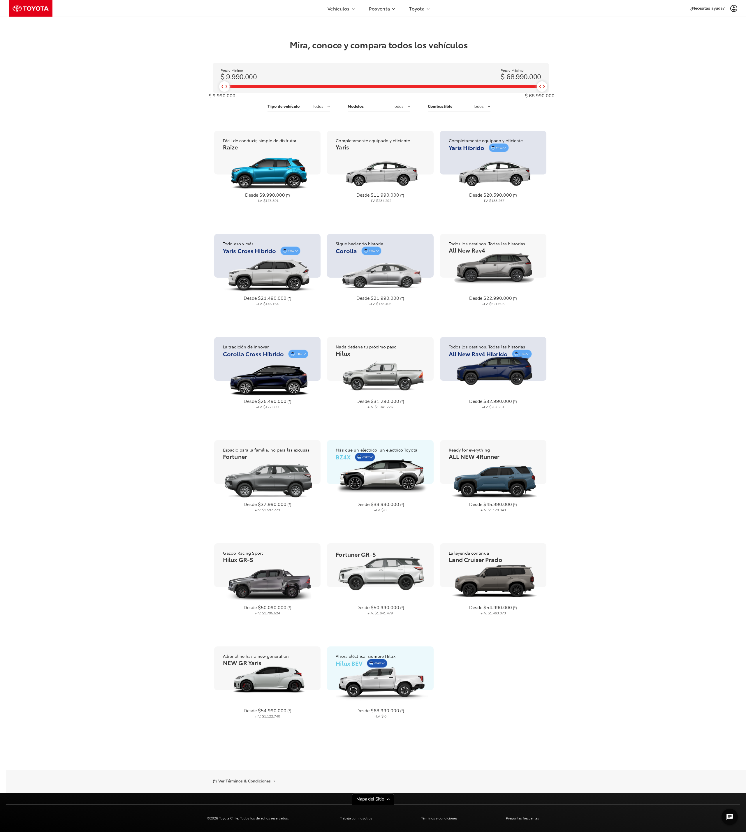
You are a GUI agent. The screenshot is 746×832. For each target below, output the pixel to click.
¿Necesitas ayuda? (707, 8)
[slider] (224, 86)
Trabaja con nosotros (356, 818)
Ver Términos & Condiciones (244, 781)
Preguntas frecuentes (522, 818)
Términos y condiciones (439, 818)
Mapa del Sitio (370, 799)
